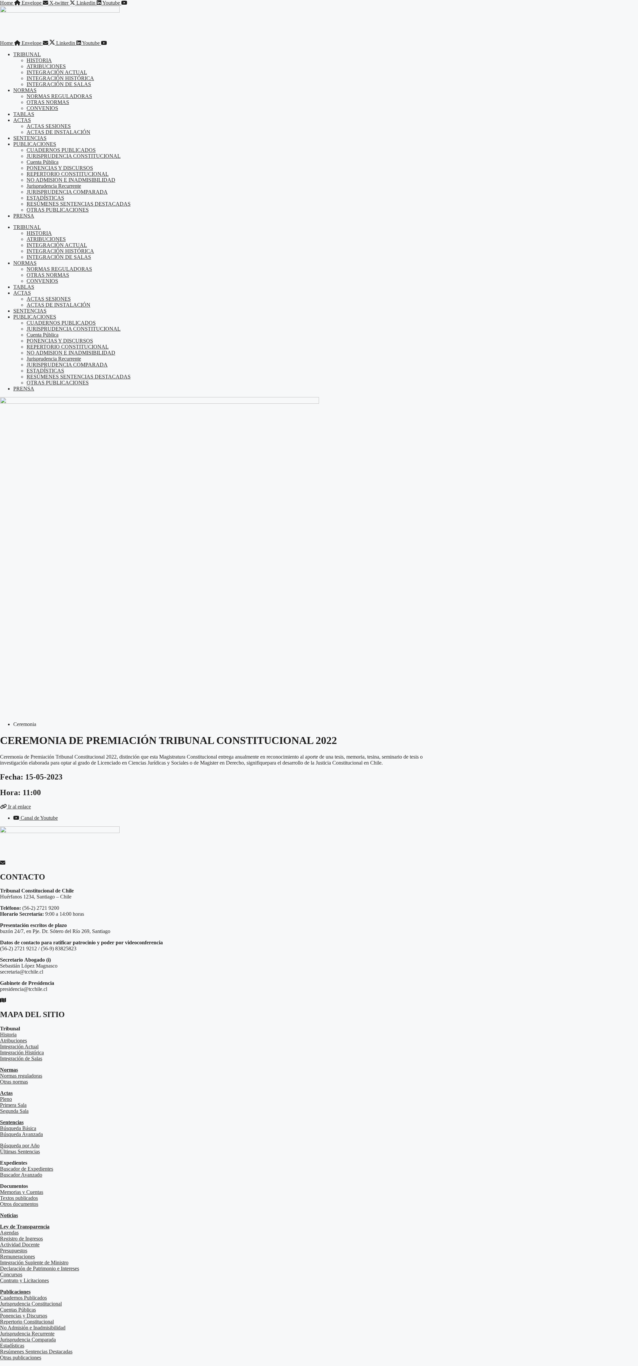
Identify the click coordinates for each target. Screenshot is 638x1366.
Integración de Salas (21, 1058)
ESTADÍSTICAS (45, 198)
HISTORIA (39, 60)
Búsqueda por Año (20, 1145)
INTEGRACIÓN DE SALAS (59, 84)
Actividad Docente (20, 1244)
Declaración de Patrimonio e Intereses (39, 1268)
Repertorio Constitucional (27, 1321)
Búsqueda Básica (18, 1128)
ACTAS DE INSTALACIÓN (58, 132)
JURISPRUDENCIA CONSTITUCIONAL (74, 156)
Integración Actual (19, 1046)
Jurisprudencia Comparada (28, 1339)
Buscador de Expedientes (26, 1169)
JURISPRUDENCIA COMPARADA (67, 192)
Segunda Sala (14, 1111)
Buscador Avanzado (21, 1175)
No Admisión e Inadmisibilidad (32, 1327)
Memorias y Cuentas (21, 1192)
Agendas (9, 1232)
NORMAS (25, 90)
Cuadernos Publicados (23, 1298)
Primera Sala (13, 1105)
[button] (15, 806)
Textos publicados (19, 1198)
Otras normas (14, 1082)
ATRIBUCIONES (46, 66)
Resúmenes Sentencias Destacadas (36, 1351)
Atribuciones (13, 1040)
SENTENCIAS (30, 138)
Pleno (6, 1099)
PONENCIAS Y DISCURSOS (60, 168)
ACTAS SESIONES (49, 126)
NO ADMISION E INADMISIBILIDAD (71, 180)
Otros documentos (19, 1204)
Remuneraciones (17, 1256)
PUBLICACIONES (34, 144)
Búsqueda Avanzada (21, 1134)
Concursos (11, 1274)
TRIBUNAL (27, 54)
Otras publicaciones (20, 1357)
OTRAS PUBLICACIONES (58, 210)
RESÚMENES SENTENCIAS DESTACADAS (79, 204)
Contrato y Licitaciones (24, 1280)
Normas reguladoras (21, 1076)
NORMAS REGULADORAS (59, 96)
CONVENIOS (42, 108)
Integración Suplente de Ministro (34, 1262)
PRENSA (23, 216)
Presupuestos (13, 1250)
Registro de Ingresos (21, 1238)
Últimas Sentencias (20, 1151)
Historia (8, 1034)
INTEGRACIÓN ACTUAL (57, 72)
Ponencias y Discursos (23, 1315)
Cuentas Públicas (18, 1310)
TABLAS (23, 114)
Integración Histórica (22, 1052)
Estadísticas (12, 1345)
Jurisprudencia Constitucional (31, 1304)
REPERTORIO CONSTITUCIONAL (68, 174)
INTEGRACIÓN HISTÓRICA (60, 78)
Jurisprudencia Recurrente (54, 186)
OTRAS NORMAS (48, 102)
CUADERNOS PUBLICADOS (61, 150)
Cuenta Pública (42, 162)
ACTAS (22, 120)
